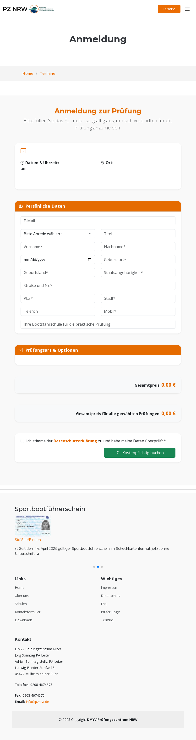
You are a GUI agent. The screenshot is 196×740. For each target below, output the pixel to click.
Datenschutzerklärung (75, 441)
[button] (94, 567)
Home (27, 73)
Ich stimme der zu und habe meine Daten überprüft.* (96, 441)
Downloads (24, 620)
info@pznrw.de (37, 701)
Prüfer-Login (110, 612)
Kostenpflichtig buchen (142, 452)
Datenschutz (110, 595)
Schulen (21, 604)
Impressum (109, 587)
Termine (169, 9)
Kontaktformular (27, 612)
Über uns (22, 595)
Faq (104, 604)
